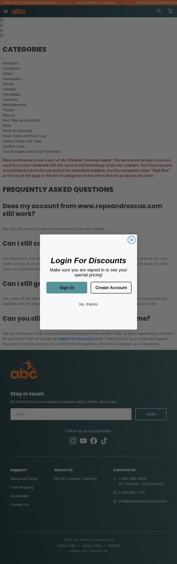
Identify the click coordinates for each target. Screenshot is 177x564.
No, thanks (88, 304)
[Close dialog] (131, 240)
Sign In (67, 287)
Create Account (111, 287)
